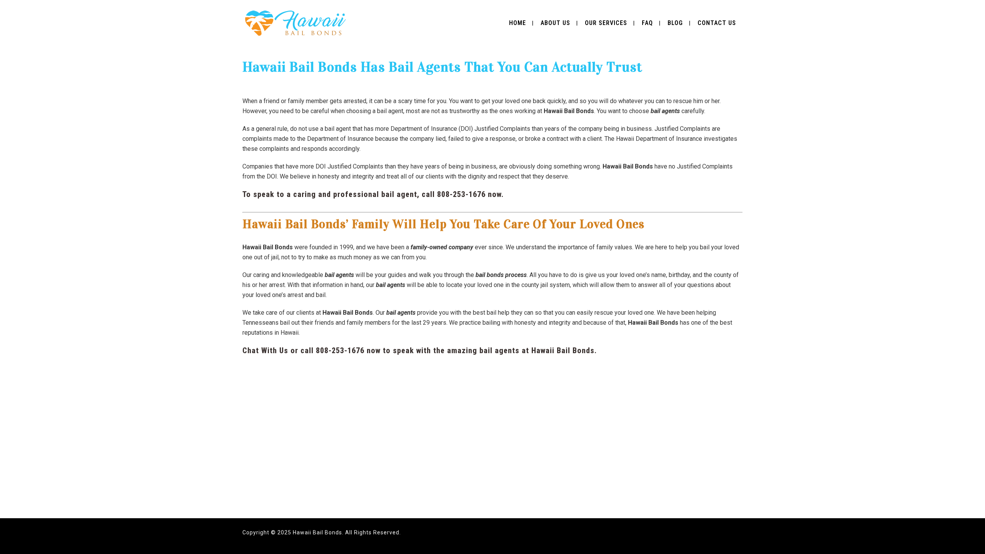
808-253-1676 (461, 194)
